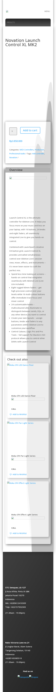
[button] (18, 414)
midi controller (38, 153)
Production (39, 149)
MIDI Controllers (27, 149)
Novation (13, 157)
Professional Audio (17, 153)
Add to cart (30, 130)
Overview (16, 170)
